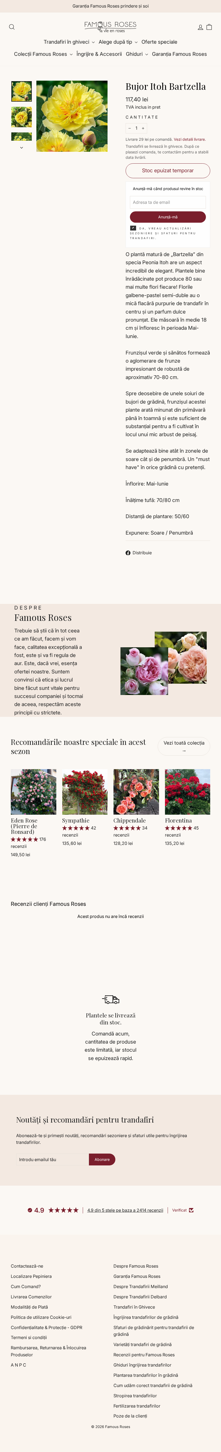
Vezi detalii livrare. (190, 139)
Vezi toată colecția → (184, 746)
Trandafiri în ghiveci (67, 42)
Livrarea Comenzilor (31, 1296)
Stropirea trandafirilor (135, 1395)
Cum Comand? (26, 1286)
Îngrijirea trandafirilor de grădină (145, 1317)
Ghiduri (135, 54)
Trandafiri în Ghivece (134, 1307)
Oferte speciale (159, 42)
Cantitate (142, 117)
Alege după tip (116, 42)
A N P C (18, 1365)
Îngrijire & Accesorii (99, 54)
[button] (25, 839)
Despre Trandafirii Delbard (140, 1296)
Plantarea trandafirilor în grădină (145, 1375)
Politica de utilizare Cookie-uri (41, 1317)
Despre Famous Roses (135, 1266)
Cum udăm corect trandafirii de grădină (152, 1385)
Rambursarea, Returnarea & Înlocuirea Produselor (48, 1351)
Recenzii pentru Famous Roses (144, 1354)
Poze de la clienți (130, 1416)
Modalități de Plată (29, 1307)
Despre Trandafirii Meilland (140, 1286)
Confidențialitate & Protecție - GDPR (46, 1327)
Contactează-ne (27, 1266)
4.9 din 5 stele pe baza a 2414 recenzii (125, 1210)
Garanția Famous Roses (179, 54)
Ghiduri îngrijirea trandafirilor (142, 1365)
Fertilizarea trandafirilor (136, 1406)
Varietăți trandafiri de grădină (142, 1344)
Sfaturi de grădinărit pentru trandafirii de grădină (153, 1331)
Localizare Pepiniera (31, 1276)
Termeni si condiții (29, 1337)
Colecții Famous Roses (41, 54)
